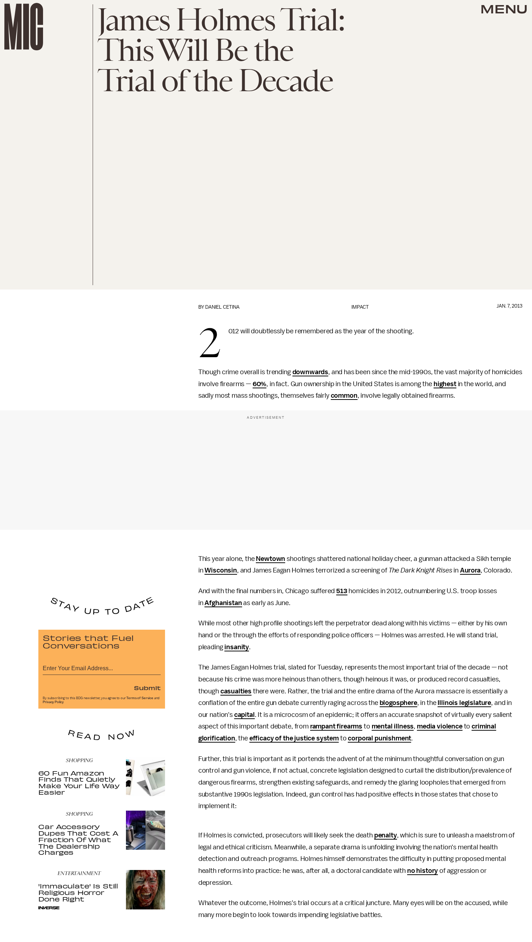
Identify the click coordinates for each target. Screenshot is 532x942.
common (344, 395)
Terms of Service (139, 698)
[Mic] (23, 26)
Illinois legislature (464, 702)
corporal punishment (379, 738)
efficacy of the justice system (294, 738)
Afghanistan (223, 603)
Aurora (470, 570)
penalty (385, 835)
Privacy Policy (53, 702)
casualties (236, 691)
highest (445, 384)
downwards (310, 372)
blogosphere (398, 702)
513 (341, 591)
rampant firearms (336, 726)
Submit (147, 687)
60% (260, 384)
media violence (440, 726)
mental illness (393, 726)
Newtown (270, 558)
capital (244, 714)
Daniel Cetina (222, 307)
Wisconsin (220, 570)
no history (422, 870)
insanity (236, 647)
